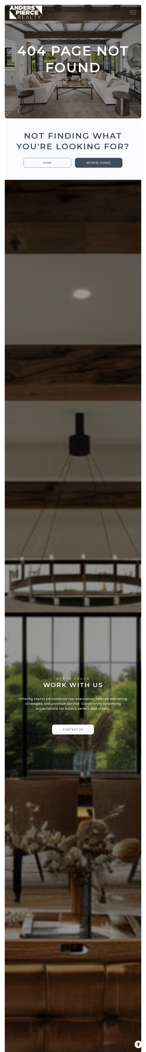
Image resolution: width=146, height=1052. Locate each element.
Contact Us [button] (73, 729)
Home (47, 163)
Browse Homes (99, 163)
